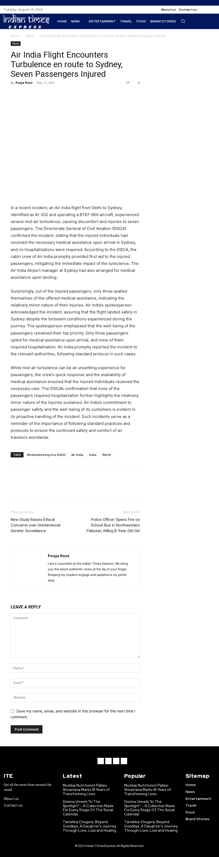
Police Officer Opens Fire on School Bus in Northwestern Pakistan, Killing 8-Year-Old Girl (113, 525)
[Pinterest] (40, 94)
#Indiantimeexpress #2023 (46, 455)
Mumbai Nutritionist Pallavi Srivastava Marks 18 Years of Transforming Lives (86, 789)
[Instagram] (212, 9)
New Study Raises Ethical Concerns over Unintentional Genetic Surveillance (35, 525)
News (30, 36)
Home (15, 36)
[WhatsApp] (53, 94)
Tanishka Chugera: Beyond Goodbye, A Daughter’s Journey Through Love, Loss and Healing (89, 826)
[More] (65, 94)
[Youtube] (124, 761)
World (106, 455)
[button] (183, 21)
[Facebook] (205, 9)
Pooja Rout (24, 83)
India (92, 455)
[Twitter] (28, 94)
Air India (77, 455)
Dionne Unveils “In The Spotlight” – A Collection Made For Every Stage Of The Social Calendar (88, 807)
